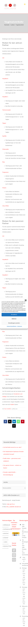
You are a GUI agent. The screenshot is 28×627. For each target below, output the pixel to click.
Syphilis (4, 136)
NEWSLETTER (5, 546)
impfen (12, 404)
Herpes (4, 187)
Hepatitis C (5, 96)
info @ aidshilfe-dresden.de (13, 506)
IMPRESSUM (5, 525)
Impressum (19, 326)
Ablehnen (14, 318)
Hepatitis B (5, 78)
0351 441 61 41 (11, 504)
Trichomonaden (6, 110)
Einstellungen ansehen (14, 323)
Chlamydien (5, 149)
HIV (3, 58)
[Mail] (14, 560)
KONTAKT (5, 533)
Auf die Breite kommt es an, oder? (12, 447)
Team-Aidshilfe (7, 408)
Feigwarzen (5, 172)
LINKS (5, 542)
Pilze (3, 162)
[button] (25, 300)
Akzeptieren (14, 314)
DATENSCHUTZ (5, 529)
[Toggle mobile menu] (25, 4)
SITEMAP (5, 537)
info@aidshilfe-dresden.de (24, 564)
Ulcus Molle (5, 206)
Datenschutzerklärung (11, 326)
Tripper (4, 123)
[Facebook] (14, 550)
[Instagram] (14, 555)
